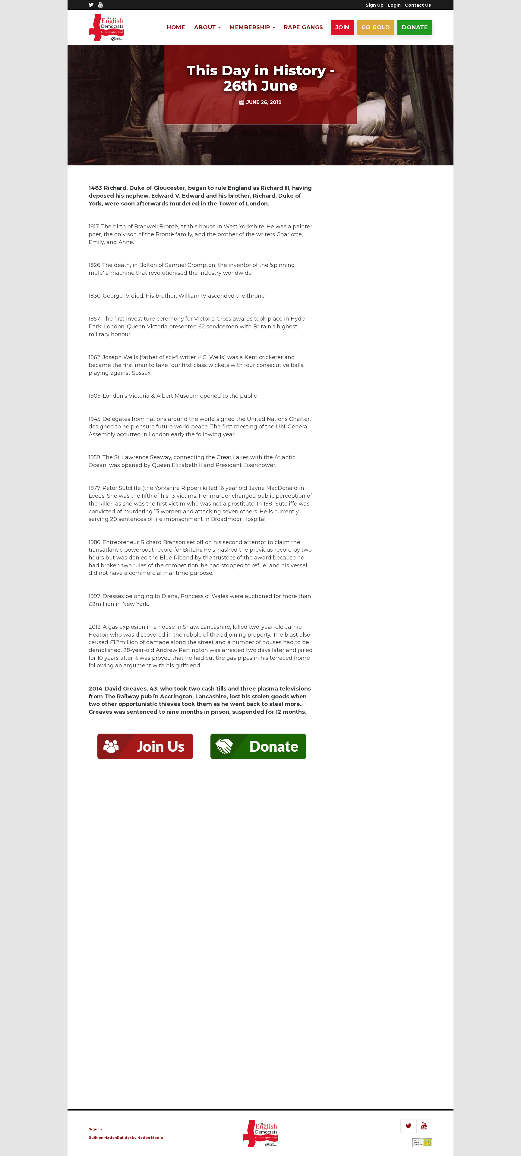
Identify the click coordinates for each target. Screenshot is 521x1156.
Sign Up (375, 5)
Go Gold (376, 27)
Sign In (95, 1129)
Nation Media (150, 1138)
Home (176, 27)
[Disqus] (202, 852)
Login (394, 5)
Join (342, 27)
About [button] (206, 27)
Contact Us (418, 5)
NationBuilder (117, 1138)
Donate (415, 27)
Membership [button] (251, 27)
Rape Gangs (303, 27)
